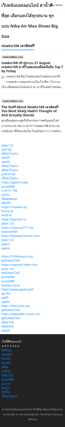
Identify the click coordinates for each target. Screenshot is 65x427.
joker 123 (7, 223)
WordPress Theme (49, 414)
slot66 (5, 162)
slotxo (5, 195)
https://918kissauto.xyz (17, 256)
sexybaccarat (10, 285)
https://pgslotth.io (13, 219)
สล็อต (4, 367)
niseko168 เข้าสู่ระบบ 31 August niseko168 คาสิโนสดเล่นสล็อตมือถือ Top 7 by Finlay (32, 67)
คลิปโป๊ (5, 203)
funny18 (7, 211)
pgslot (5, 244)
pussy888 (8, 186)
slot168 (6, 149)
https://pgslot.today (14, 182)
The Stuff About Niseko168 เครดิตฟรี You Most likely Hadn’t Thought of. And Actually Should (29, 111)
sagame (6, 354)
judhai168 (8, 174)
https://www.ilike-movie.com (20, 314)
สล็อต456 (7, 326)
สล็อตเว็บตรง (9, 153)
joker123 (7, 145)
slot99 (5, 158)
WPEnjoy (32, 419)
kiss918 (6, 215)
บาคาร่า (6, 371)
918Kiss (6, 350)
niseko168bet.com (12, 57)
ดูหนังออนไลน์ (10, 260)
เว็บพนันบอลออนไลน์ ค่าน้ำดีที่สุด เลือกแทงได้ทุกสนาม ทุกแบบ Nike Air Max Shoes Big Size (29, 20)
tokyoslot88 (9, 232)
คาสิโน (5, 392)
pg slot (5, 293)
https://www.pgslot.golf (17, 289)
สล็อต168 (7, 322)
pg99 (4, 297)
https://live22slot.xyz (15, 306)
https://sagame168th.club (19, 265)
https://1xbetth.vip (14, 207)
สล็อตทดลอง (9, 199)
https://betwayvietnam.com (20, 236)
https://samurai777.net (17, 228)
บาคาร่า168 (9, 190)
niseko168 (41, 126)
